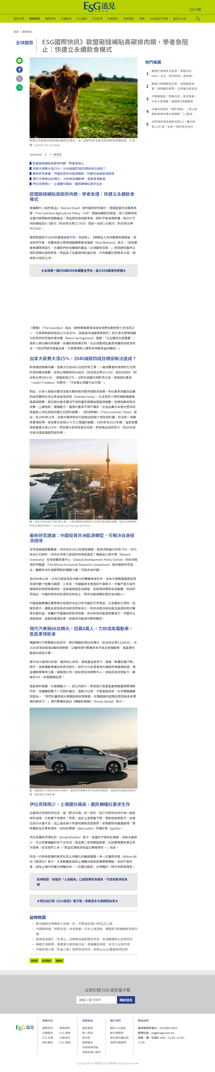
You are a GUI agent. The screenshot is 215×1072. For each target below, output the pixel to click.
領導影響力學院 (91, 1052)
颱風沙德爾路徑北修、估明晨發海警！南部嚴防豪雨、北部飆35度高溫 (174, 86)
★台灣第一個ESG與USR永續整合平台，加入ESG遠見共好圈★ (83, 270)
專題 (141, 18)
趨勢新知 (34, 18)
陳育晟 (57, 154)
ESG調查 (82, 18)
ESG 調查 (65, 1033)
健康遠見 (87, 1042)
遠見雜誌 (87, 1028)
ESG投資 (97, 18)
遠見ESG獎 (179, 18)
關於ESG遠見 (118, 1028)
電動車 (59, 960)
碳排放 (34, 960)
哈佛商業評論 (90, 1047)
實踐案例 (50, 18)
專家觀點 (128, 18)
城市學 (86, 1038)
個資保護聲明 (118, 1042)
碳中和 (71, 237)
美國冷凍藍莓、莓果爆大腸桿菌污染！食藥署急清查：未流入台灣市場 (83, 944)
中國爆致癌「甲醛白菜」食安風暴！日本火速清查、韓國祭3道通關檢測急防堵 (86, 931)
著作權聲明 (116, 1033)
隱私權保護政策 (119, 1038)
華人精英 (87, 1033)
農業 (130, 208)
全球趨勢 (24, 42)
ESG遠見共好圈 (158, 18)
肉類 (39, 218)
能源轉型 (46, 960)
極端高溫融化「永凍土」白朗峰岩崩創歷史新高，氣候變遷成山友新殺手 (84, 939)
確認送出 (126, 999)
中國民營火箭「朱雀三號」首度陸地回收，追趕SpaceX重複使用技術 (82, 949)
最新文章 (18, 18)
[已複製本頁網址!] (19, 82)
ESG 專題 (65, 1042)
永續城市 (113, 18)
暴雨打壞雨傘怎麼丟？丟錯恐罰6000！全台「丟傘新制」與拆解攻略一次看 (175, 73)
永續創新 (66, 18)
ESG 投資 (47, 1038)
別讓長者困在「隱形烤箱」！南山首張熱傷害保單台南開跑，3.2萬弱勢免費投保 (174, 111)
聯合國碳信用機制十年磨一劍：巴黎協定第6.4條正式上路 (74, 923)
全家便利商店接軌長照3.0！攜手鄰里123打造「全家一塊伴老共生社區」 (175, 124)
